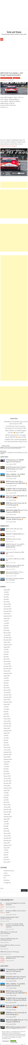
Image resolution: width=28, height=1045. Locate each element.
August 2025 (7, 618)
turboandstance (3, 80)
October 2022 (7, 699)
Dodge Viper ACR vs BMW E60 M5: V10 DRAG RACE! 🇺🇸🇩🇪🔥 (16, 496)
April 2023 (6, 685)
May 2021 (6, 740)
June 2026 (6, 594)
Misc (5, 878)
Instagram (14, 146)
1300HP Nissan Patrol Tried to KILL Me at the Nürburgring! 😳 (16, 504)
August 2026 (7, 590)
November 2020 (8, 754)
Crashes (5, 873)
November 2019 (7, 783)
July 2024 (6, 649)
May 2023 (6, 683)
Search (2, 888)
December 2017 (7, 838)
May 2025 (6, 625)
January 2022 (7, 721)
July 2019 (6, 793)
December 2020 (7, 752)
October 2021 (7, 728)
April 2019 (6, 800)
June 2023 (6, 680)
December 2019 (7, 781)
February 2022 (7, 718)
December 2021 (7, 723)
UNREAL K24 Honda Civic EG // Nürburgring (9, 951)
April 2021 (6, 742)
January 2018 (7, 836)
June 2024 (6, 652)
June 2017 (6, 852)
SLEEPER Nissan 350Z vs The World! (13, 539)
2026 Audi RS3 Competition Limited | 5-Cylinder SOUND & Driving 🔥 (16, 518)
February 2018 (7, 833)
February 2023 (7, 690)
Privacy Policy (14, 1042)
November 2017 (7, 840)
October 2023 (7, 671)
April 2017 (6, 857)
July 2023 (6, 678)
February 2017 (7, 862)
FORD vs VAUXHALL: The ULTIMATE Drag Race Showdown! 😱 (15, 475)
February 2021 (7, 747)
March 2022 (6, 716)
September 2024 (8, 644)
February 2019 (7, 804)
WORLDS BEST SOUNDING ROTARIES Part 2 (15, 534)
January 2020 (7, 778)
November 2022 (7, 697)
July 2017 (6, 850)
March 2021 (6, 745)
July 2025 (6, 621)
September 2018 (8, 816)
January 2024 (7, 664)
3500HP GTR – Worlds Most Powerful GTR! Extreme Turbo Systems (13, 453)
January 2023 (7, 692)
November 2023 (7, 668)
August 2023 (7, 676)
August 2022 (7, 704)
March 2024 (6, 659)
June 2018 (6, 824)
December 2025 (7, 609)
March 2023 (6, 687)
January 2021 (7, 750)
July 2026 (6, 592)
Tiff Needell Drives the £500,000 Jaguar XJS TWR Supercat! (15, 460)
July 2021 (6, 735)
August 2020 (7, 761)
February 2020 (7, 776)
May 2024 (6, 654)
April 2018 (6, 828)
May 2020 (6, 769)
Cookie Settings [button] (6, 1041)
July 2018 (6, 821)
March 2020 (6, 773)
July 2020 (6, 764)
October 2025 (7, 613)
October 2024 (7, 642)
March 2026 (6, 601)
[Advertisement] (14, 15)
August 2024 (7, 647)
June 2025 (6, 623)
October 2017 (7, 843)
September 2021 (7, 730)
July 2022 (6, 707)
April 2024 (6, 656)
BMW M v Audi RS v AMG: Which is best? (14, 528)
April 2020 (6, 771)
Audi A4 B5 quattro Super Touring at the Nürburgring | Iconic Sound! (16, 468)
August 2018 (7, 819)
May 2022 (6, 711)
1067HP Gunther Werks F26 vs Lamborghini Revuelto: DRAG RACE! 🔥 (16, 482)
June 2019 (6, 795)
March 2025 (6, 630)
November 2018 (7, 812)
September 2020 (8, 759)
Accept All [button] (13, 1041)
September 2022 (8, 702)
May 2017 (6, 855)
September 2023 (8, 673)
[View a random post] (25, 39)
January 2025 (7, 635)
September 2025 (8, 616)
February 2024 (7, 661)
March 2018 (6, 831)
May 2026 (6, 597)
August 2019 (7, 790)
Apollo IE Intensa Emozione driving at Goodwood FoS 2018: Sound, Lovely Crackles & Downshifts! (12, 448)
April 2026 (6, 599)
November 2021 (7, 726)
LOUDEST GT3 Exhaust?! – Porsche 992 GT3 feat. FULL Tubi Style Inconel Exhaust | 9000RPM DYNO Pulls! (15, 546)
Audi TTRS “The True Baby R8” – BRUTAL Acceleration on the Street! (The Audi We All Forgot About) (15, 925)
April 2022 (6, 714)
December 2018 (7, 809)
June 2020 (6, 766)
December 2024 (7, 637)
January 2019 (7, 807)
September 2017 (7, 845)
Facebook (2, 146)
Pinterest (8, 146)
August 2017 (6, 847)
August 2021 (6, 733)
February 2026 (7, 604)
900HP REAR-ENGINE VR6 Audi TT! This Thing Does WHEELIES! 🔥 (17, 511)
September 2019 (8, 788)
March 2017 (6, 859)
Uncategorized (7, 882)
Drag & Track (16, 78)
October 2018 (7, 814)
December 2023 (7, 666)
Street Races (7, 880)
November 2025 (7, 611)
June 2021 (6, 738)
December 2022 (7, 695)
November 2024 (7, 640)
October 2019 (7, 785)
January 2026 (7, 606)
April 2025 (6, 628)
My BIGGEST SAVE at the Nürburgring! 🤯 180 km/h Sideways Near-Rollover (16, 489)
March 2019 (6, 802)
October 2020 (7, 757)
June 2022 (6, 709)
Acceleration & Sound (6, 78)
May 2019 (6, 797)
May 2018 (6, 826)
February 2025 (7, 633)
